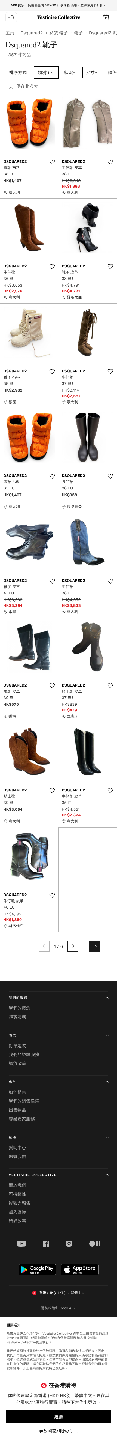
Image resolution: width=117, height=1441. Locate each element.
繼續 (58, 1416)
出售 (12, 1082)
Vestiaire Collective (33, 1175)
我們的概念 (19, 1008)
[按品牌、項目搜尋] (11, 17)
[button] (106, 17)
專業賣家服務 (22, 1119)
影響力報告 (19, 1203)
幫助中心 (17, 1147)
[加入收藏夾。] (52, 162)
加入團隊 (17, 1212)
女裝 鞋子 (58, 32)
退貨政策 (17, 1063)
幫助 (12, 1137)
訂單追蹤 (17, 1045)
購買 (12, 1035)
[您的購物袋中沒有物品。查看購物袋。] (106, 17)
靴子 (78, 32)
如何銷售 (17, 1092)
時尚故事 (17, 1221)
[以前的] (44, 946)
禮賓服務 (17, 1017)
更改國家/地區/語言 (58, 1431)
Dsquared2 (31, 32)
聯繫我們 (17, 1156)
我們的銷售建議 (24, 1101)
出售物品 (17, 1110)
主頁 (9, 32)
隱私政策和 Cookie (56, 1308)
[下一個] (72, 946)
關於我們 (17, 1185)
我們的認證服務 (24, 1054)
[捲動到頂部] (94, 946)
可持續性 (17, 1194)
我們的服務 (18, 998)
